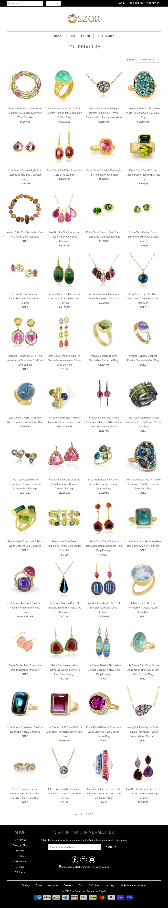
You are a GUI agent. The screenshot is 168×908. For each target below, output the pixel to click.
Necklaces (52, 885)
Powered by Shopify (96, 891)
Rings (39, 885)
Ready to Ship (20, 845)
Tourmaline (84, 47)
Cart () (137, 3)
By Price (20, 867)
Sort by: (131, 59)
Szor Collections (77, 891)
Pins (81, 885)
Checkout (153, 3)
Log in (122, 3)
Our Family (106, 36)
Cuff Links (94, 885)
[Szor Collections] (84, 19)
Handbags (110, 885)
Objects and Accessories (134, 885)
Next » (89, 813)
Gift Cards (20, 872)
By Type (20, 850)
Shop (57, 36)
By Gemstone (20, 861)
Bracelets (68, 885)
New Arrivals (20, 839)
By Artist (20, 856)
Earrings (26, 885)
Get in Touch (80, 36)
